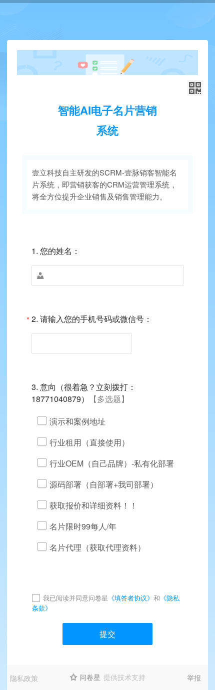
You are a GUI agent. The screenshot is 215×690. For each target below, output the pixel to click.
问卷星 (90, 677)
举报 (194, 677)
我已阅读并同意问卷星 (75, 597)
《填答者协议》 (131, 597)
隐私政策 (24, 678)
